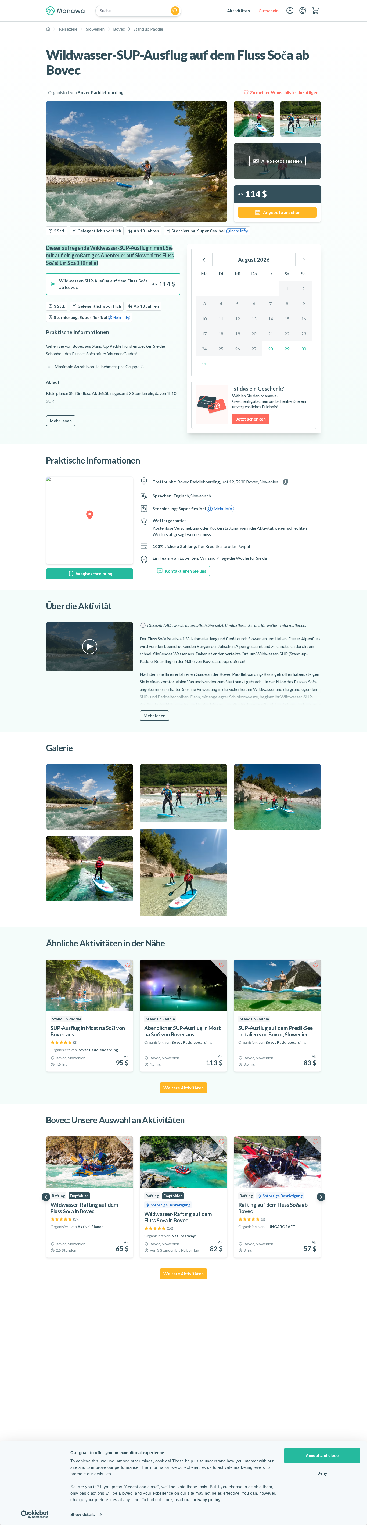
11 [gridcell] (220, 318)
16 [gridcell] (303, 318)
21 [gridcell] (270, 333)
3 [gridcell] (204, 303)
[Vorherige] (204, 259)
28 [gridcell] (270, 348)
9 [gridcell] (303, 303)
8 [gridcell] (287, 303)
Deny (322, 1473)
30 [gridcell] (303, 348)
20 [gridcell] (253, 333)
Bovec (119, 28)
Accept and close (322, 1455)
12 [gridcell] (237, 318)
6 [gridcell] (254, 303)
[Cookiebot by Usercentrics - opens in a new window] (34, 1514)
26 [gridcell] (237, 348)
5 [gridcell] (237, 303)
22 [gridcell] (287, 333)
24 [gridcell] (204, 348)
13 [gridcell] (253, 318)
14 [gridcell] (270, 318)
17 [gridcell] (204, 333)
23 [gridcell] (303, 333)
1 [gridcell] (287, 288)
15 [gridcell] (287, 318)
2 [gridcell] (303, 288)
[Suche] (175, 10)
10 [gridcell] (204, 318)
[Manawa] (65, 10)
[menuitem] (238, 10)
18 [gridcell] (220, 333)
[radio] (113, 284)
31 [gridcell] (204, 363)
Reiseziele (68, 28)
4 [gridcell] (221, 303)
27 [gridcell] (253, 348)
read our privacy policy (197, 1499)
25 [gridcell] (220, 348)
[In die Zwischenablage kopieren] (285, 481)
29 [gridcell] (287, 348)
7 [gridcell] (270, 303)
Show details (82, 1514)
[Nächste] (303, 259)
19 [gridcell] (237, 333)
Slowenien (95, 28)
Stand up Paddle (148, 28)
